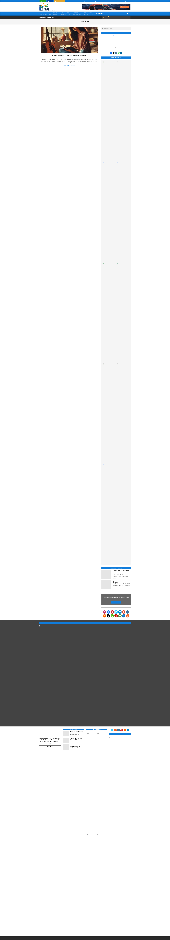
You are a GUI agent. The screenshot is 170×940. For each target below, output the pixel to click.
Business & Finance (75, 747)
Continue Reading (69, 65)
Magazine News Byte (83, 937)
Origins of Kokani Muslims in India (121, 570)
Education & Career (80, 57)
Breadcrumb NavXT (45, 17)
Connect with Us (116, 50)
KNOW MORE (116, 602)
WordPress (94, 937)
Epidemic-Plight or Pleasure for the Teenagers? (69, 55)
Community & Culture (76, 734)
